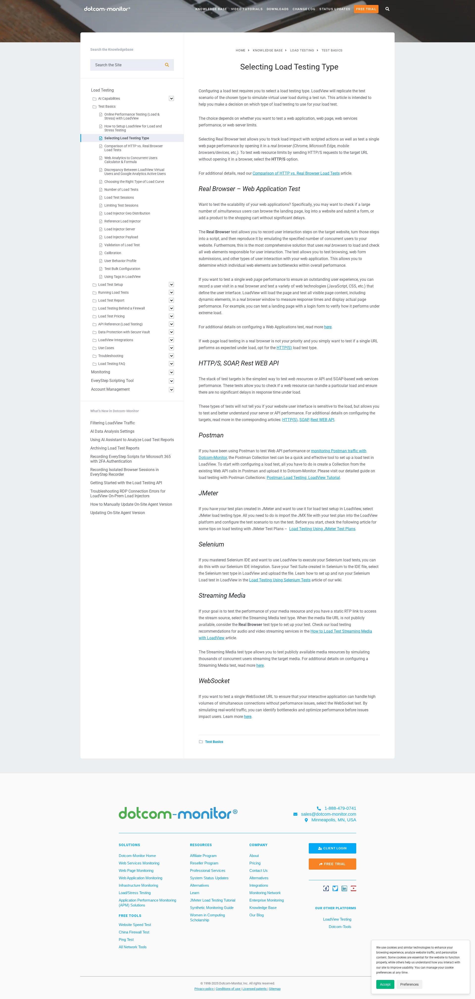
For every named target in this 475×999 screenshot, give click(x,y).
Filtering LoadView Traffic (112, 423)
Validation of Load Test (122, 245)
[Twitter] (335, 888)
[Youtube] (353, 888)
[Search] (167, 65)
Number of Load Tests (121, 189)
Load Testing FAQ (111, 364)
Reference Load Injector (122, 221)
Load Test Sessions (119, 197)
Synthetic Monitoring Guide (212, 907)
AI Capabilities (109, 98)
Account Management (110, 389)
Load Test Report (111, 300)
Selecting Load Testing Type (126, 138)
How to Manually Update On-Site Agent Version (131, 504)
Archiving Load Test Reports (114, 448)
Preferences (409, 984)
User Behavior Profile (120, 261)
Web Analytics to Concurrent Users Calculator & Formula (130, 160)
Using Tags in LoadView (122, 277)
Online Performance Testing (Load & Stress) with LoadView (132, 116)
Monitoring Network (265, 893)
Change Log (304, 9)
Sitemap (275, 989)
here (328, 327)
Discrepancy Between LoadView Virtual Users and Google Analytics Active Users (135, 172)
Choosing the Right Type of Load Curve (134, 182)
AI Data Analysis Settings (112, 431)
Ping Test (126, 939)
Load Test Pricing (111, 316)
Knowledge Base (211, 9)
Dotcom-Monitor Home (137, 856)
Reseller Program (204, 863)
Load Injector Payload (121, 237)
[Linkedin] (344, 888)
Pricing (255, 863)
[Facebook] (326, 888)
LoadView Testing (336, 919)
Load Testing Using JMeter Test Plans (322, 528)
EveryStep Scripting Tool (112, 380)
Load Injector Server (119, 229)
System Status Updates (209, 878)
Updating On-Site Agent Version (117, 512)
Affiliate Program (203, 856)
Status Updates (334, 9)
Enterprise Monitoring (266, 900)
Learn (194, 893)
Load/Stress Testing (135, 893)
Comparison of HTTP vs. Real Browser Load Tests (296, 173)
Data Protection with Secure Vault (124, 332)
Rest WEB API (322, 419)
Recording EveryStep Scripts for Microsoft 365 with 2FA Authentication (130, 459)
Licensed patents (254, 989)
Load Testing (102, 90)
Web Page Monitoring (136, 870)
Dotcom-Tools (339, 927)
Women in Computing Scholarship (207, 917)
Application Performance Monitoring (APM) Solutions (147, 902)
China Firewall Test (134, 932)
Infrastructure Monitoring (138, 885)
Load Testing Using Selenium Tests (279, 580)
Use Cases (106, 348)
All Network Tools (133, 947)
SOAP (304, 419)
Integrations (258, 885)
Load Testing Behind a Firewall (121, 308)
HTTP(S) (284, 347)
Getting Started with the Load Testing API (126, 482)
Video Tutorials (247, 9)
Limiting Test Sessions (121, 205)
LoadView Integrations (115, 340)
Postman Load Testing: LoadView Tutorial (303, 477)
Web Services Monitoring (139, 863)
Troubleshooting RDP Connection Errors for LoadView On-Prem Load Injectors (127, 493)
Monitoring (100, 372)
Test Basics (214, 742)
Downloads (278, 9)
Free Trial (366, 9)
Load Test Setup (110, 284)
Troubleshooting (110, 356)
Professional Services (207, 870)
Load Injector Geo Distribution (127, 213)
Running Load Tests (113, 292)
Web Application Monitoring (140, 878)
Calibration (112, 253)
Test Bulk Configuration (122, 269)
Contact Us (258, 870)
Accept (385, 984)
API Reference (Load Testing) (120, 324)
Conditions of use (228, 989)
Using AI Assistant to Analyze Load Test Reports (132, 439)
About (254, 856)
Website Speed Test (135, 925)
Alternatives (199, 885)
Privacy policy (204, 989)
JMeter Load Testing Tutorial (212, 900)
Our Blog (256, 915)
